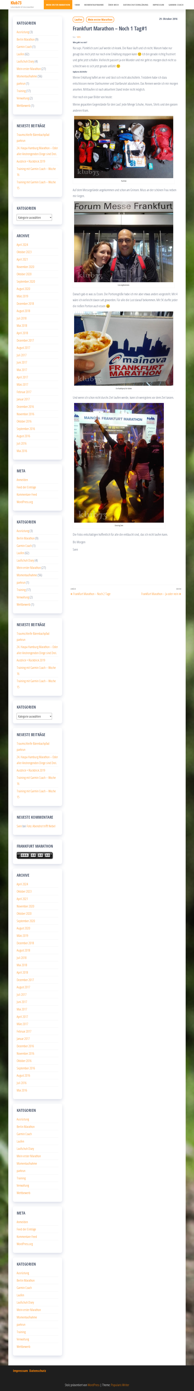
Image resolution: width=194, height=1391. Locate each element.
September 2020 (26, 281)
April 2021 (22, 259)
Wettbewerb (23, 105)
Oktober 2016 (24, 421)
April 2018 (22, 333)
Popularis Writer (120, 1385)
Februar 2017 (24, 391)
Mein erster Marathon (58, 4)
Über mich (113, 4)
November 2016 (25, 414)
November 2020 (25, 266)
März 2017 (22, 384)
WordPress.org (25, 501)
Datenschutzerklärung (135, 4)
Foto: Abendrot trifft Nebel (41, 826)
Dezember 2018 (25, 303)
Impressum (158, 4)
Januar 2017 (23, 399)
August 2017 (23, 347)
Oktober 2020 (24, 274)
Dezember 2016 (25, 406)
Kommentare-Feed (27, 494)
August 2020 (23, 288)
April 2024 (22, 244)
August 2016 (23, 436)
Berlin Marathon (26, 39)
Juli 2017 (22, 355)
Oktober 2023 (24, 252)
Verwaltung (23, 98)
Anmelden (22, 479)
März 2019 (22, 296)
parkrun (21, 83)
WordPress (94, 1385)
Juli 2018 (22, 318)
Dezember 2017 (25, 340)
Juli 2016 (22, 443)
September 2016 (26, 428)
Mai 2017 (22, 369)
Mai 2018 (22, 325)
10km (77, 4)
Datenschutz (37, 1370)
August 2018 (23, 310)
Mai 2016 (22, 450)
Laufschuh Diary (25, 61)
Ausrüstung (23, 32)
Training (21, 90)
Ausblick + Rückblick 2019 (31, 161)
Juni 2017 (22, 362)
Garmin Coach (176, 4)
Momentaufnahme (94, 4)
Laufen (78, 19)
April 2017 (22, 377)
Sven (78, 37)
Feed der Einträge (26, 487)
